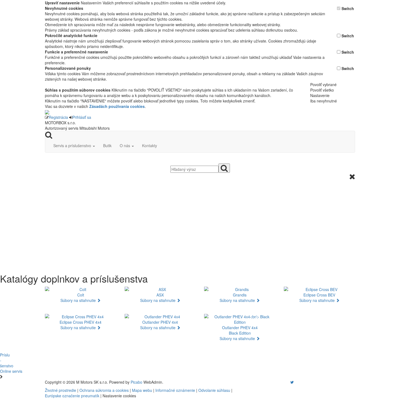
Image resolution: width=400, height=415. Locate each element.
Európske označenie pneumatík (72, 395)
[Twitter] (292, 382)
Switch (347, 8)
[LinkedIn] (295, 382)
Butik (107, 145)
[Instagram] (288, 382)
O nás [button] (125, 145)
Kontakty (149, 145)
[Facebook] (284, 382)
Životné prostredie (60, 390)
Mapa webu (142, 390)
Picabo (136, 382)
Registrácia (58, 117)
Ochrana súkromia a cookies (104, 390)
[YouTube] (286, 382)
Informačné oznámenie (175, 390)
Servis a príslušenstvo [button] (72, 145)
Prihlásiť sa (81, 117)
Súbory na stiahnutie (78, 300)
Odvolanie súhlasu (214, 390)
